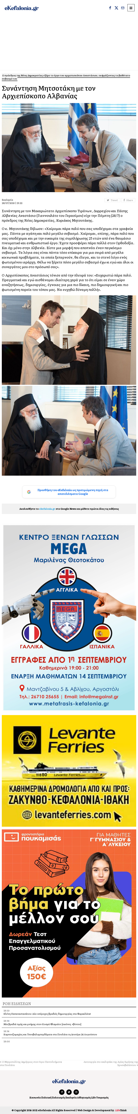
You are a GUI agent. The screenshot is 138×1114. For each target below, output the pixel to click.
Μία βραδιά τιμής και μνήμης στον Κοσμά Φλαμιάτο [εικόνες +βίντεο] (42, 1024)
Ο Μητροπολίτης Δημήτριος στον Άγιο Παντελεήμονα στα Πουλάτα (31, 1063)
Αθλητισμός (84, 1097)
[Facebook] (110, 8)
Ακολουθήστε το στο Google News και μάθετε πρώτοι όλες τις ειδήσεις (69, 508)
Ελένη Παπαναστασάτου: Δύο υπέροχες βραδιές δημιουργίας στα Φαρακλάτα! (47, 1013)
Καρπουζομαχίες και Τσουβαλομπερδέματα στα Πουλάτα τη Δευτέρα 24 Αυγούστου (50, 1034)
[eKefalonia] (21, 8)
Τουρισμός (102, 1097)
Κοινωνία (35, 1097)
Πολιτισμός (58, 1097)
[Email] (123, 8)
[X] (116, 8)
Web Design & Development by (101, 1110)
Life (93, 1097)
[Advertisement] (69, 43)
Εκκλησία (71, 1097)
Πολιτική (46, 1097)
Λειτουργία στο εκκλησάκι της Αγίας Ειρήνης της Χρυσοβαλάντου (111, 1063)
